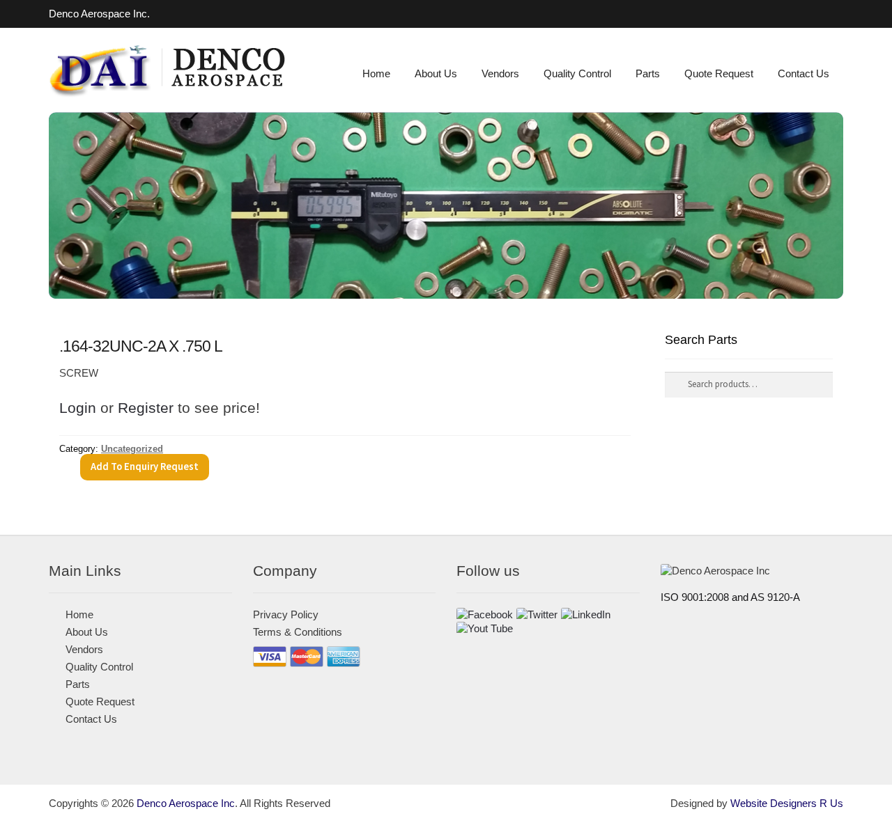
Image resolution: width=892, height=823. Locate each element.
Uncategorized (132, 449)
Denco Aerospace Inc (186, 803)
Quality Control (577, 73)
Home (376, 73)
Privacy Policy (285, 614)
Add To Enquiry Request (145, 466)
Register (146, 408)
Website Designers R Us (786, 803)
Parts (648, 73)
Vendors (500, 73)
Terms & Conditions (297, 632)
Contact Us (803, 73)
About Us (436, 73)
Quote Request (718, 73)
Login (77, 408)
